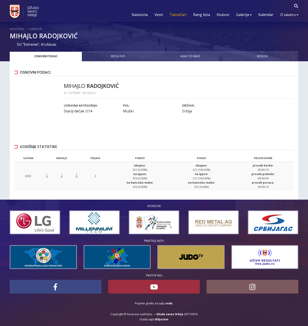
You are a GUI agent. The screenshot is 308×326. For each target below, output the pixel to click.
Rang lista (201, 14)
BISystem (161, 319)
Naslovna (140, 14)
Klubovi (223, 14)
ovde (168, 303)
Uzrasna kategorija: (81, 105)
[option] (35, 222)
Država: (188, 105)
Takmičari (178, 14)
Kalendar (266, 14)
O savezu (288, 14)
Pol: (126, 105)
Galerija (243, 14)
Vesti (158, 14)
